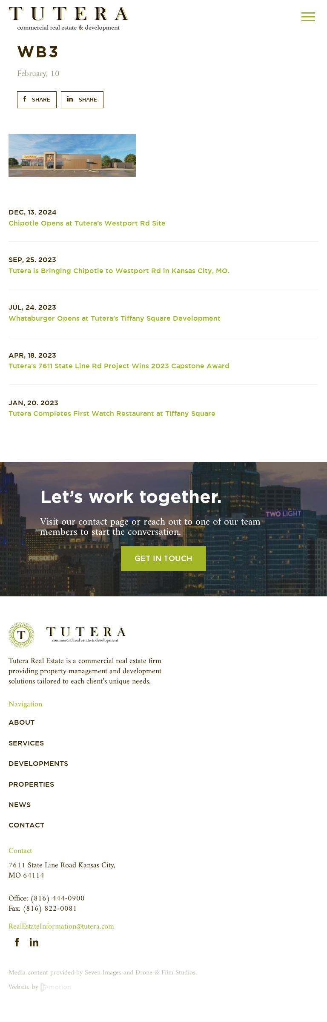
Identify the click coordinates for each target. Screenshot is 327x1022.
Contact (26, 825)
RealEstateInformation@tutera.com (61, 926)
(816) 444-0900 (57, 898)
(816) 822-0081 (50, 908)
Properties (31, 784)
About (21, 722)
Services (26, 743)
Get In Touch (163, 558)
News (20, 804)
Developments (38, 763)
